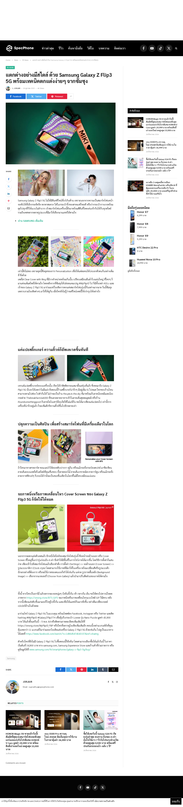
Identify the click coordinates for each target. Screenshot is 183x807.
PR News (10, 67)
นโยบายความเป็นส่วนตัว (104, 801)
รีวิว (61, 48)
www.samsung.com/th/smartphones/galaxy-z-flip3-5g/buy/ (60, 649)
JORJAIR (17, 88)
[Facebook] (8, 179)
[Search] (176, 48)
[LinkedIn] (8, 194)
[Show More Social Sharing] (71, 96)
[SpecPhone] (20, 48)
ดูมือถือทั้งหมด (134, 271)
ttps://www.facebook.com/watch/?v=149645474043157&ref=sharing (63, 633)
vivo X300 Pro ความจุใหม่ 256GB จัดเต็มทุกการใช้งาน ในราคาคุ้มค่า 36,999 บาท (60, 736)
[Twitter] (8, 186)
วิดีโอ (90, 48)
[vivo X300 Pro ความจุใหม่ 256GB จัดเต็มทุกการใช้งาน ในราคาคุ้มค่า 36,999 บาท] (61, 720)
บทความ (104, 48)
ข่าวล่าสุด (48, 48)
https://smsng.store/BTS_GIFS (42, 597)
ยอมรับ (176, 801)
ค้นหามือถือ (75, 48)
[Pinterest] (8, 201)
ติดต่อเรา (120, 48)
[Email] (8, 208)
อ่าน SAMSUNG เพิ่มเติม (30, 220)
